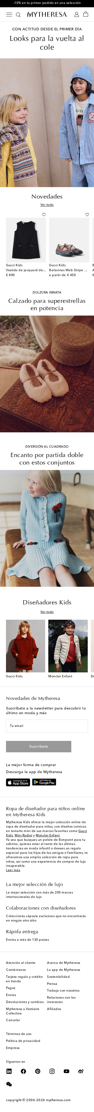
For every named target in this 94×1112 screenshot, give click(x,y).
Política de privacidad (23, 1041)
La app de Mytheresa (63, 970)
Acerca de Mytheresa (63, 963)
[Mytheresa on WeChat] (9, 1084)
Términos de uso (19, 1034)
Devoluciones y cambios (25, 1002)
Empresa (13, 1048)
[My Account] (76, 14)
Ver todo (47, 205)
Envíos (11, 995)
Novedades (47, 197)
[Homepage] (47, 14)
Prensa (52, 984)
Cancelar (13, 1020)
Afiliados (54, 1009)
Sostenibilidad (58, 977)
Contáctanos (16, 970)
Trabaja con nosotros (63, 990)
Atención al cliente (21, 963)
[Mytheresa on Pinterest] (38, 1071)
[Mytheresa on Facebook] (23, 1071)
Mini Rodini (23, 835)
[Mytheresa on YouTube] (66, 1071)
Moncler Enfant (48, 835)
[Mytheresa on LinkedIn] (9, 1071)
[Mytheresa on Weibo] (81, 1071)
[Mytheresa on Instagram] (52, 1071)
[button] (44, 215)
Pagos (10, 988)
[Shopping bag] (85, 14)
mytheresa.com (58, 1100)
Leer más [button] (13, 870)
